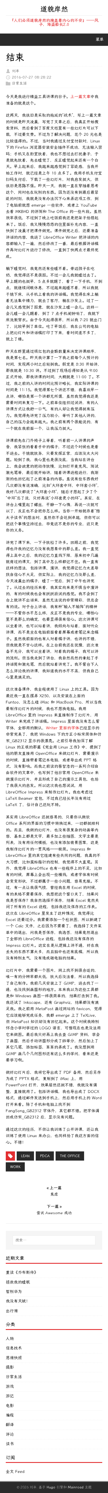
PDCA (45, 1156)
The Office (70, 1156)
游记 (10, 1396)
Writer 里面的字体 (62, 728)
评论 (10, 1434)
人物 (10, 1338)
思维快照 (14, 1357)
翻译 (10, 1424)
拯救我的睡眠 (18, 1282)
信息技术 (14, 1348)
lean (25, 1156)
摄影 (10, 1367)
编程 (10, 1415)
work (15, 1167)
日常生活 (19, 83)
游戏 (10, 1386)
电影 (10, 1405)
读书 (10, 1443)
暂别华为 (14, 1291)
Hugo (51, 1487)
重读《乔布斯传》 (22, 1272)
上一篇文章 (80, 96)
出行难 (12, 1310)
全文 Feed (15, 1471)
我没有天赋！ (18, 1301)
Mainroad (76, 1487)
